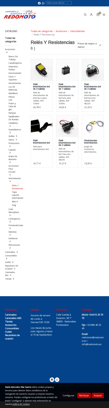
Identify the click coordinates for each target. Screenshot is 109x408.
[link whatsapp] (43, 3)
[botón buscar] (85, 14)
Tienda (8, 321)
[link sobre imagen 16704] (93, 126)
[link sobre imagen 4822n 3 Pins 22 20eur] (93, 70)
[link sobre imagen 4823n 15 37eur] (67, 126)
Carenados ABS (13, 318)
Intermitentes (77, 31)
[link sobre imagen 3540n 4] (67, 70)
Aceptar (98, 395)
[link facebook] (39, 3)
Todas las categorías (42, 31)
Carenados (11, 314)
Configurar (68, 395)
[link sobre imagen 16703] (42, 126)
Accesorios (61, 31)
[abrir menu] (104, 14)
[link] (20, 14)
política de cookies (21, 404)
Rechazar (84, 395)
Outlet (8, 331)
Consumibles (12, 328)
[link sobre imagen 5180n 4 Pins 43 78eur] (42, 70)
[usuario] (91, 14)
